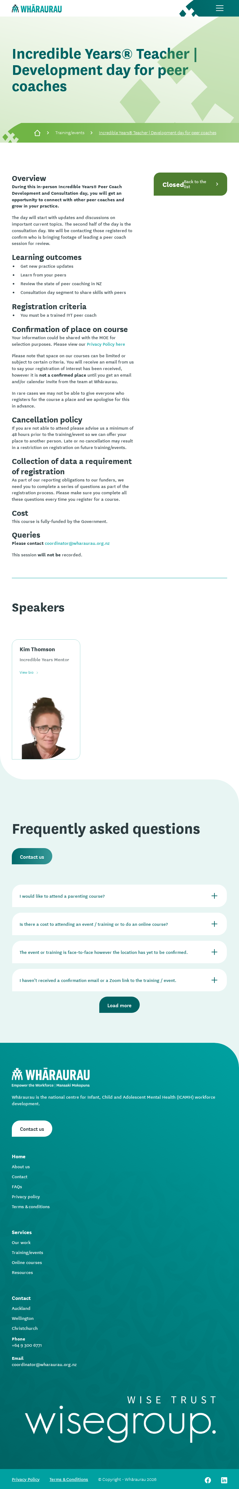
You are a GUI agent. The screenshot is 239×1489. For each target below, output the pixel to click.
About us (21, 1166)
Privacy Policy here (106, 344)
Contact (19, 1176)
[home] (37, 8)
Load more (119, 1005)
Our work (21, 1242)
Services (22, 1232)
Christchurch (25, 1328)
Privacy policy (26, 1196)
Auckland (21, 1308)
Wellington (23, 1318)
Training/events (69, 132)
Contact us (32, 856)
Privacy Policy (26, 1479)
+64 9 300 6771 (27, 1345)
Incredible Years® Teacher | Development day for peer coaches (157, 132)
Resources (22, 1272)
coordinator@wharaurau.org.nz (77, 543)
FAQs (17, 1186)
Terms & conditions (31, 1206)
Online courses (27, 1262)
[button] (219, 8)
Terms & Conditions (68, 1479)
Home (19, 1156)
